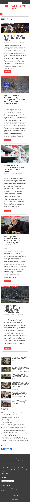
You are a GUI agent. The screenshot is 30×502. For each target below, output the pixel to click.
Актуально (3, 23)
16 (7, 467)
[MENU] (1, 14)
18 (14, 467)
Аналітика (8, 286)
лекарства (20, 173)
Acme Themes (15, 499)
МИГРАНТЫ (20, 314)
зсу (26, 371)
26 (18, 469)
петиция (20, 106)
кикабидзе (20, 247)
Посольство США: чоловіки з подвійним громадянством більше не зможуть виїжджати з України (20, 376)
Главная (3, 419)
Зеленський (14, 397)
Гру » (6, 473)
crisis (20, 360)
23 (7, 469)
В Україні (8, 23)
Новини (12, 23)
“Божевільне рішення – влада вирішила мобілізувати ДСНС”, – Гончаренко (20, 402)
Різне (22, 145)
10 (11, 465)
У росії (15, 77)
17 (11, 467)
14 (26, 465)
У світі (19, 216)
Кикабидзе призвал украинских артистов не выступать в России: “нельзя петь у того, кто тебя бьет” (13, 240)
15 (3, 467)
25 (14, 469)
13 (22, 465)
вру (26, 404)
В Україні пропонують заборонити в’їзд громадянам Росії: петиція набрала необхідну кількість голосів (14, 99)
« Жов (2, 473)
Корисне (14, 145)
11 (14, 465)
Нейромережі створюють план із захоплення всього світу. (20, 358)
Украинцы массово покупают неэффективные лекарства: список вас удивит (14, 168)
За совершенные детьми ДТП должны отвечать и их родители (14, 38)
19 (18, 467)
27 (22, 469)
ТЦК (28, 371)
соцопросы (7, 315)
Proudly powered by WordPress (9, 498)
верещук (14, 389)
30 (7, 471)
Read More (7, 71)
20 (22, 467)
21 (26, 467)
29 (3, 471)
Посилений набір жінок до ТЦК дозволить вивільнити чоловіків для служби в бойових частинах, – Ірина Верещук (20, 384)
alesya (13, 42)
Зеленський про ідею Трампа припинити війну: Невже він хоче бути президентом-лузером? (20, 393)
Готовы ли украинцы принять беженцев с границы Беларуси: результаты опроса (12, 309)
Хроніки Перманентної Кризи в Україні (15, 7)
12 (18, 465)
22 (3, 469)
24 (11, 469)
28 (26, 469)
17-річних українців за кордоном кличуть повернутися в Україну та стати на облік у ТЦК (20, 368)
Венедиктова (21, 42)
